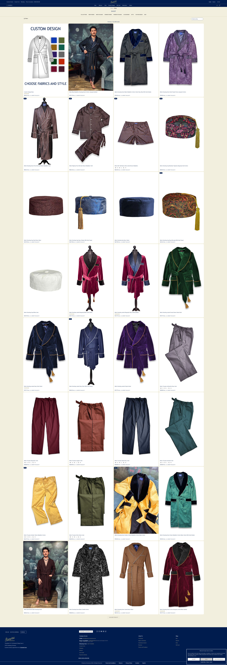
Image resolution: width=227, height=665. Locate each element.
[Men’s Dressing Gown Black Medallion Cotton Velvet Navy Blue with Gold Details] (136, 57)
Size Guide (81, 652)
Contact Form (82, 646)
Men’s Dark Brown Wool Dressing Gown (33, 609)
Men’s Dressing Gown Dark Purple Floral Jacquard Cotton (173, 92)
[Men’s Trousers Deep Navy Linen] (136, 425)
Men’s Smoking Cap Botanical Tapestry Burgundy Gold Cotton (174, 165)
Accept (194, 659)
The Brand (140, 638)
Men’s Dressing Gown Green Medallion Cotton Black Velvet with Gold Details (177, 535)
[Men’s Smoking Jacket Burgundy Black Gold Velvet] (90, 277)
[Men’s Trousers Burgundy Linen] (45, 425)
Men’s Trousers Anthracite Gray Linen (168, 386)
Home (111, 8)
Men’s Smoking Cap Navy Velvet (122, 240)
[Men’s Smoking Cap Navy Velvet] (136, 205)
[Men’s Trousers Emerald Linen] (181, 425)
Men (177, 638)
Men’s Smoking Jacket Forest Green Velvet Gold (171, 312)
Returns (81, 650)
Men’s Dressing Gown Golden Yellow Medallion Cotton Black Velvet (130, 535)
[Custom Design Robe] (45, 57)
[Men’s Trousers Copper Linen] (90, 425)
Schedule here (23, 647)
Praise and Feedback (142, 647)
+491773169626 (90, 643)
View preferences (219, 659)
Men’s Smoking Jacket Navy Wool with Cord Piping (81, 386)
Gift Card (178, 645)
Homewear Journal (142, 642)
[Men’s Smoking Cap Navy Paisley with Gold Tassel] (90, 205)
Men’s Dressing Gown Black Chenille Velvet (79, 609)
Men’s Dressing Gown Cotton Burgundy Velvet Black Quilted (173, 609)
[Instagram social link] (99, 631)
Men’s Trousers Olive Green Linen (76, 535)
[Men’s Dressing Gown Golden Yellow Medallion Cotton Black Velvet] (136, 500)
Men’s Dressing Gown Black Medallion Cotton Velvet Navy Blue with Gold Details (133, 92)
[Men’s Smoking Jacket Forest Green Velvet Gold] (181, 277)
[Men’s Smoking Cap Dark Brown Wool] (45, 205)
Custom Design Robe (29, 92)
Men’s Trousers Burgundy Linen (31, 460)
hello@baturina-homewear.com (89, 638)
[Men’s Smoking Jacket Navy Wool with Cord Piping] (90, 351)
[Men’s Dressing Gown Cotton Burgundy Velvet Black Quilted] (181, 574)
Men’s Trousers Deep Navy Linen (122, 460)
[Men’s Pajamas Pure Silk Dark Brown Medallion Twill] (90, 130)
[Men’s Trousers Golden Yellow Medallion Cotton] (45, 500)
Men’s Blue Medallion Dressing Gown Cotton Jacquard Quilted (83, 92)
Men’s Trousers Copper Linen (75, 460)
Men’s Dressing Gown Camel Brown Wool (124, 609)
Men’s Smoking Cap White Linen (31, 312)
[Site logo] (113, 1)
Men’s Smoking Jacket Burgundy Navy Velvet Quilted (127, 312)
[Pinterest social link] (103, 631)
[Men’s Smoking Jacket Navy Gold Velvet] (45, 351)
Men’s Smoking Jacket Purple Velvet (123, 386)
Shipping (81, 648)
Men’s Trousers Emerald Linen (166, 460)
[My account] (217, 5)
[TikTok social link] (106, 631)
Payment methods (83, 654)
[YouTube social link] (101, 631)
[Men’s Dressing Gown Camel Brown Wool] (136, 574)
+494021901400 (92, 640)
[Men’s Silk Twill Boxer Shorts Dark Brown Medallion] (136, 130)
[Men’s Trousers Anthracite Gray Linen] (181, 351)
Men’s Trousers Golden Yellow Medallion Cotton (35, 535)
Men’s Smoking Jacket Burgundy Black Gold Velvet (80, 312)
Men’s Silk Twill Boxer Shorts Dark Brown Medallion (126, 165)
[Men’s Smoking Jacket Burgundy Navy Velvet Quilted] (136, 277)
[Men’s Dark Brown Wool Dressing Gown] (45, 574)
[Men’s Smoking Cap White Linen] (45, 277)
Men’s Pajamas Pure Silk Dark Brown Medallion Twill (81, 165)
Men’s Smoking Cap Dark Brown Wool (32, 240)
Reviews (140, 645)
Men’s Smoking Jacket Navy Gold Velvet (33, 386)
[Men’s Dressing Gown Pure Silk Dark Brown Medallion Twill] (45, 130)
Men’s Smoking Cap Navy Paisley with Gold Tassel (80, 240)
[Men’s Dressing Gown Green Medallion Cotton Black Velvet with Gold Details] (181, 500)
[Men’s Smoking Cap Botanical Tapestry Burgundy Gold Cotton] (181, 130)
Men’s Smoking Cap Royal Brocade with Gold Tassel (171, 240)
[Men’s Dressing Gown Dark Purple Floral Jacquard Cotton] (181, 57)
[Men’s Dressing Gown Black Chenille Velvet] (90, 574)
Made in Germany (142, 640)
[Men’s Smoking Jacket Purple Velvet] (136, 351)
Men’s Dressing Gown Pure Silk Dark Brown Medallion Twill (37, 165)
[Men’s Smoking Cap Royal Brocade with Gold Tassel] (181, 205)
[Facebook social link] (97, 631)
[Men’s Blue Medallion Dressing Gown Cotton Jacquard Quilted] (90, 57)
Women (177, 640)
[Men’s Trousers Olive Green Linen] (90, 500)
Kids (177, 642)
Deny (206, 659)
